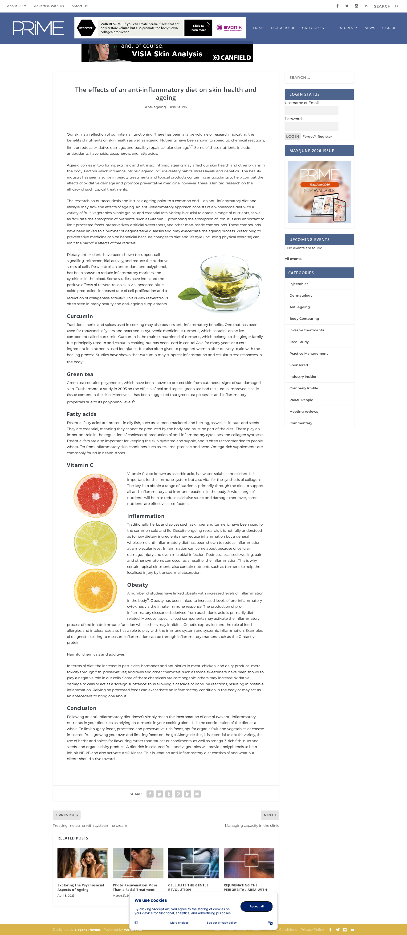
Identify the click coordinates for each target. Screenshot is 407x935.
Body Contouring (304, 318)
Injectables (298, 284)
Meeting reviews (303, 411)
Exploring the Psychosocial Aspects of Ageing (80, 887)
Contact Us (78, 6)
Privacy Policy (312, 929)
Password (293, 118)
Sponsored (298, 365)
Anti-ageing (155, 107)
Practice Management (308, 353)
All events (293, 259)
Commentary (300, 423)
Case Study (177, 107)
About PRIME (17, 6)
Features (344, 28)
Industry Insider (303, 376)
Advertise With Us (49, 6)
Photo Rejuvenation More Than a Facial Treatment (135, 887)
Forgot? (309, 136)
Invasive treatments (306, 330)
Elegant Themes (87, 929)
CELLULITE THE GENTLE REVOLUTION (188, 887)
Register (325, 136)
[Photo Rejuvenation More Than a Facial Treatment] (138, 863)
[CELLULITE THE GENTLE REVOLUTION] (193, 863)
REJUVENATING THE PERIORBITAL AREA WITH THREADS (245, 889)
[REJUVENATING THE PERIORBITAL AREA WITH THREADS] (249, 863)
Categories (313, 28)
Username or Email (302, 102)
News (370, 28)
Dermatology (300, 295)
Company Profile (303, 388)
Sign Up (389, 28)
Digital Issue (283, 28)
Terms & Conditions (281, 929)
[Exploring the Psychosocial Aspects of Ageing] (82, 863)
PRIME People (301, 400)
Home (258, 28)
